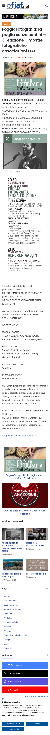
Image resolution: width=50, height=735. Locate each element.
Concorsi (8, 613)
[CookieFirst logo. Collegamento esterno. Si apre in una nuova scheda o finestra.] (3, 699)
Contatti (7, 648)
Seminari (7, 626)
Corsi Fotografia (11, 605)
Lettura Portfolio (11, 622)
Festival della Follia (36, 573)
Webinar (7, 631)
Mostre (7, 24)
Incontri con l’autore (12, 609)
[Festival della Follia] (37, 565)
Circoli (6, 644)
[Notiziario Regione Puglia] (18, 5)
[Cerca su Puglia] (46, 6)
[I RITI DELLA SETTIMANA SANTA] (37, 534)
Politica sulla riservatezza (36, 696)
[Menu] (3, 6)
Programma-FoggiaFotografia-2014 (19, 435)
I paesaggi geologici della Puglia (12, 575)
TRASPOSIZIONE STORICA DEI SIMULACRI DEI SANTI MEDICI (12, 547)
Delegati (7, 639)
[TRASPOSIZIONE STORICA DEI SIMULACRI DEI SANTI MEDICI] (13, 534)
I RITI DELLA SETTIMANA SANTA (35, 544)
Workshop (8, 618)
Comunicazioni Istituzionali (15, 635)
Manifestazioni (10, 600)
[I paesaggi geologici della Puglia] (13, 565)
